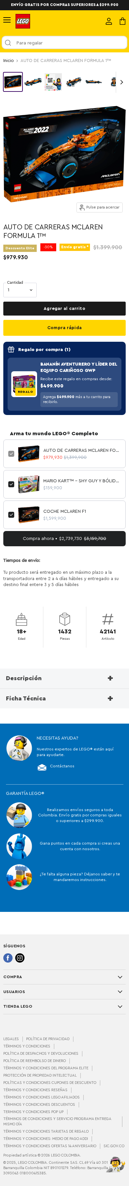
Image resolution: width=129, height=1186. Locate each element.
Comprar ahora (64, 328)
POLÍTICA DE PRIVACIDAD (47, 1039)
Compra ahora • (64, 538)
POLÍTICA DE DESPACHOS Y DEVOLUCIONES (40, 1053)
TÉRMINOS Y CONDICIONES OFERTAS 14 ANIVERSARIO (49, 1146)
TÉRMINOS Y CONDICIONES (26, 1046)
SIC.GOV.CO (114, 1146)
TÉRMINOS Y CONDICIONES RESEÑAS (35, 1090)
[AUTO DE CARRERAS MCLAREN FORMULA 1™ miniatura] (53, 82)
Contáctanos (62, 766)
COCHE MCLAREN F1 (64, 511)
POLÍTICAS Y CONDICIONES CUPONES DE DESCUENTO (49, 1083)
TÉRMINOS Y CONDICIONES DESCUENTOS (39, 1104)
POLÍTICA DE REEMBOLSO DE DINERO (34, 1061)
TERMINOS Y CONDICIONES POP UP (33, 1112)
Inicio (8, 60)
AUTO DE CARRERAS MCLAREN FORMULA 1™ (82, 450)
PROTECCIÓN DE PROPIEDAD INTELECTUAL (40, 1075)
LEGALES (11, 1039)
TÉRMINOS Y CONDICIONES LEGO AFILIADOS (41, 1097)
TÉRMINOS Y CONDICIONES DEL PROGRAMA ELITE (45, 1068)
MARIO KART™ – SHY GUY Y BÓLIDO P (82, 481)
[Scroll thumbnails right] (120, 82)
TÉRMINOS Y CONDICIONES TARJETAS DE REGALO (46, 1131)
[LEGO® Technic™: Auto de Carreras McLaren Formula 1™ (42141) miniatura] (13, 82)
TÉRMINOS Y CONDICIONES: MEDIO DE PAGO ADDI (45, 1139)
